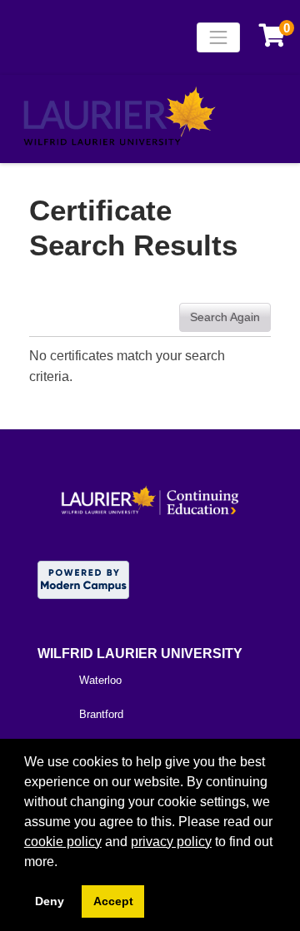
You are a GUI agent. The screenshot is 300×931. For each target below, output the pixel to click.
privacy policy (171, 841)
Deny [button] (49, 901)
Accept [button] (113, 901)
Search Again (225, 317)
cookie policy (63, 841)
